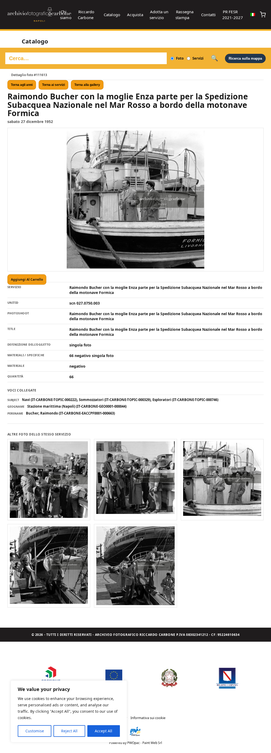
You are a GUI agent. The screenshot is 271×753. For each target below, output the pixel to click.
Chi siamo (65, 14)
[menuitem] (253, 14)
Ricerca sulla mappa (245, 58)
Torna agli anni (22, 85)
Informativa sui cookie (147, 717)
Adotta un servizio (159, 14)
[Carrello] (263, 14)
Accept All (103, 730)
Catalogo (112, 14)
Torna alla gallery (87, 85)
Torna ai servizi (53, 85)
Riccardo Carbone (86, 14)
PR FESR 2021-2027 (232, 14)
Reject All (69, 730)
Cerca (214, 58)
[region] (69, 711)
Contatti (208, 14)
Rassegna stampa (184, 14)
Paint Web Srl (152, 743)
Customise (34, 730)
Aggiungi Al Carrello (27, 279)
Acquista (135, 14)
